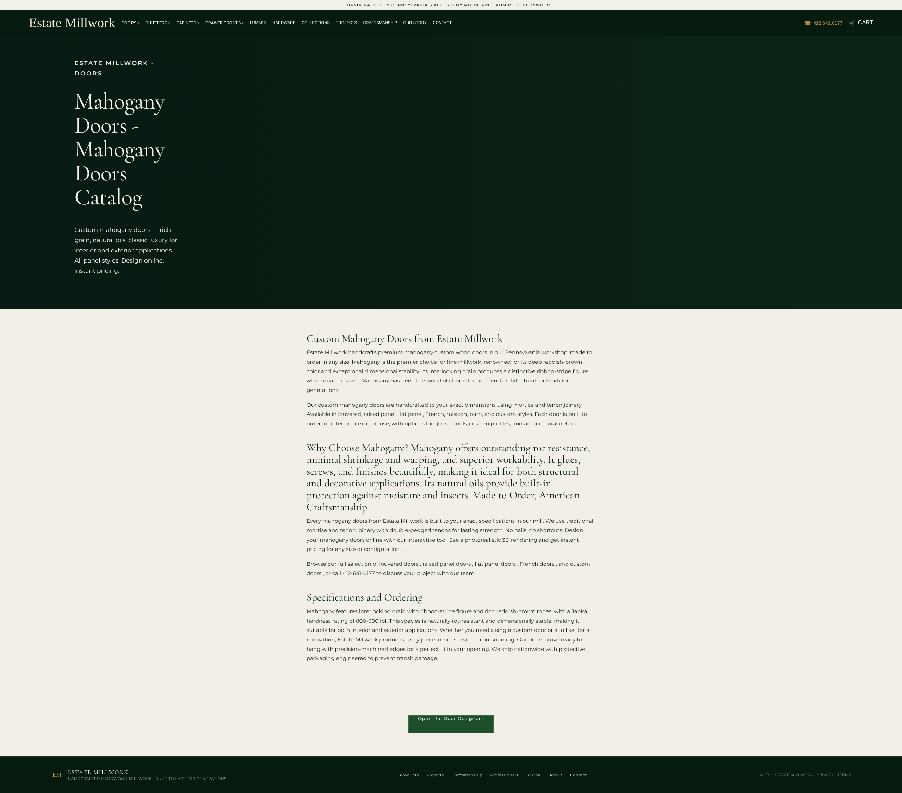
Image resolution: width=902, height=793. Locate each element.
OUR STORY (415, 23)
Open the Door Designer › (451, 718)
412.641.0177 (823, 23)
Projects (435, 775)
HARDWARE (284, 23)
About (555, 775)
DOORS (129, 23)
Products (409, 775)
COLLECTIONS (316, 23)
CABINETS (186, 23)
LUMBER (258, 23)
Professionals (504, 775)
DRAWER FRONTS (223, 23)
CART (861, 23)
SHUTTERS (156, 23)
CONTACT (442, 23)
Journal (534, 775)
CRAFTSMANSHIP (380, 23)
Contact (578, 775)
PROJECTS (346, 23)
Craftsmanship (467, 775)
